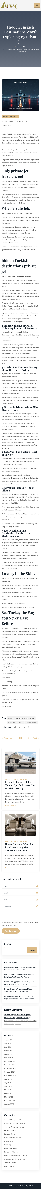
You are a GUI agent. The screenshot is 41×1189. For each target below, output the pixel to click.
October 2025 (9, 1072)
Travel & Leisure (10, 1163)
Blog (24, 47)
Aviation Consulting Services (14, 1127)
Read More (9, 806)
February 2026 (9, 1061)
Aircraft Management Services (15, 1120)
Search (7, 944)
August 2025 (8, 1079)
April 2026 (8, 1054)
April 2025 (8, 1093)
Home (17, 47)
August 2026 (8, 1040)
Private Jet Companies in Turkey (15, 1155)
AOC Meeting (7, 682)
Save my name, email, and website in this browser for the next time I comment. (20, 924)
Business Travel (9, 1134)
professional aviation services (14, 1159)
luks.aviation (6, 706)
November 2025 (10, 1068)
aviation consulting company (14, 1123)
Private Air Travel (10, 117)
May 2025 (8, 1090)
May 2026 (8, 1050)
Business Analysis (10, 1130)
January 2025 (9, 1104)
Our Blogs (8, 1145)
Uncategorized (9, 1166)
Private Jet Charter (11, 1152)
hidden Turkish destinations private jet (21, 718)
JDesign (31, 1186)
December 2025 (10, 1065)
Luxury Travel (9, 1141)
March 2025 (8, 1097)
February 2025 (9, 1100)
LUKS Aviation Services (12, 1138)
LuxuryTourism (31, 723)
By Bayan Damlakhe (8, 122)
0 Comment (23, 779)
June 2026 (8, 1047)
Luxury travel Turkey (15, 723)
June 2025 (8, 1086)
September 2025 (10, 1075)
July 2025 (7, 1083)
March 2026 (8, 1058)
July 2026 (7, 1043)
